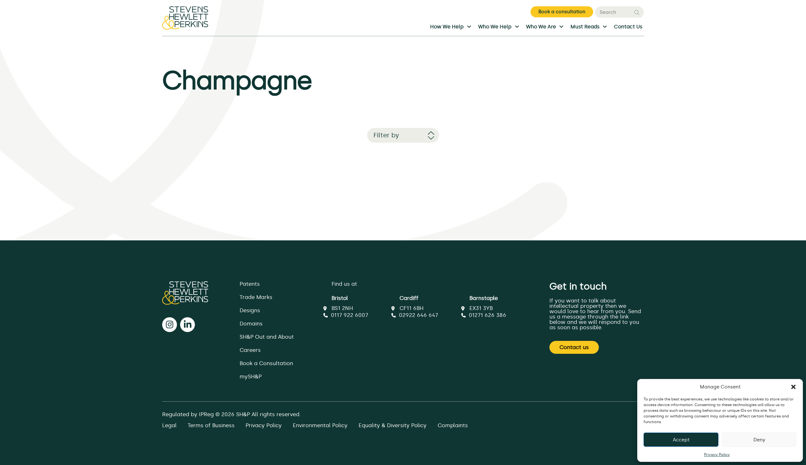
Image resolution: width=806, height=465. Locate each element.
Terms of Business (211, 425)
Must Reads (584, 27)
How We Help (447, 27)
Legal (169, 425)
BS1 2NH (342, 308)
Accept (681, 440)
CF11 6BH (411, 308)
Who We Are (541, 27)
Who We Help (495, 27)
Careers (250, 350)
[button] (793, 387)
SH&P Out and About (267, 337)
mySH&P (251, 376)
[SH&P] (185, 293)
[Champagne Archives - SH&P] (185, 21)
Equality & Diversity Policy (393, 425)
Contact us (574, 347)
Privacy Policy (717, 454)
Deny (759, 440)
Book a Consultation (266, 363)
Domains (251, 323)
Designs (250, 310)
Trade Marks (256, 297)
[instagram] (169, 324)
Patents (250, 284)
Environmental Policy (320, 425)
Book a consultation (561, 11)
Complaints (453, 425)
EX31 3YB (481, 308)
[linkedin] (187, 324)
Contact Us (628, 27)
